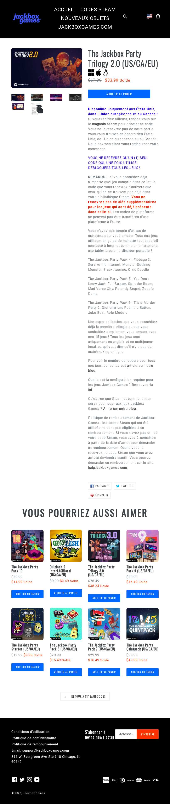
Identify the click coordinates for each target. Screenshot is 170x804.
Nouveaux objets (85, 18)
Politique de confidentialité (33, 738)
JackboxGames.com (85, 27)
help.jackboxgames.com (107, 468)
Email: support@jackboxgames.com (40, 750)
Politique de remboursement (34, 744)
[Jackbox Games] (26, 18)
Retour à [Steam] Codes (88, 696)
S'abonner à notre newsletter (100, 734)
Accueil (64, 9)
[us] (149, 16)
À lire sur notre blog (119, 409)
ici (90, 390)
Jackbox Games (34, 793)
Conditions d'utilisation (30, 732)
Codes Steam (98, 9)
